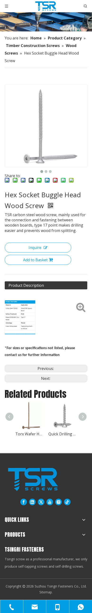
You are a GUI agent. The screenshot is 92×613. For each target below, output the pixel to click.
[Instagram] (58, 501)
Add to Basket (35, 259)
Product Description (26, 285)
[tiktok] (67, 501)
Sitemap (45, 592)
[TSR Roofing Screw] (33, 479)
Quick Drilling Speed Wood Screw (62, 434)
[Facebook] (23, 501)
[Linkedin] (32, 501)
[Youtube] (49, 501)
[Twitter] (41, 501)
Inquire (35, 247)
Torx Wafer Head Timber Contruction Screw (29, 434)
